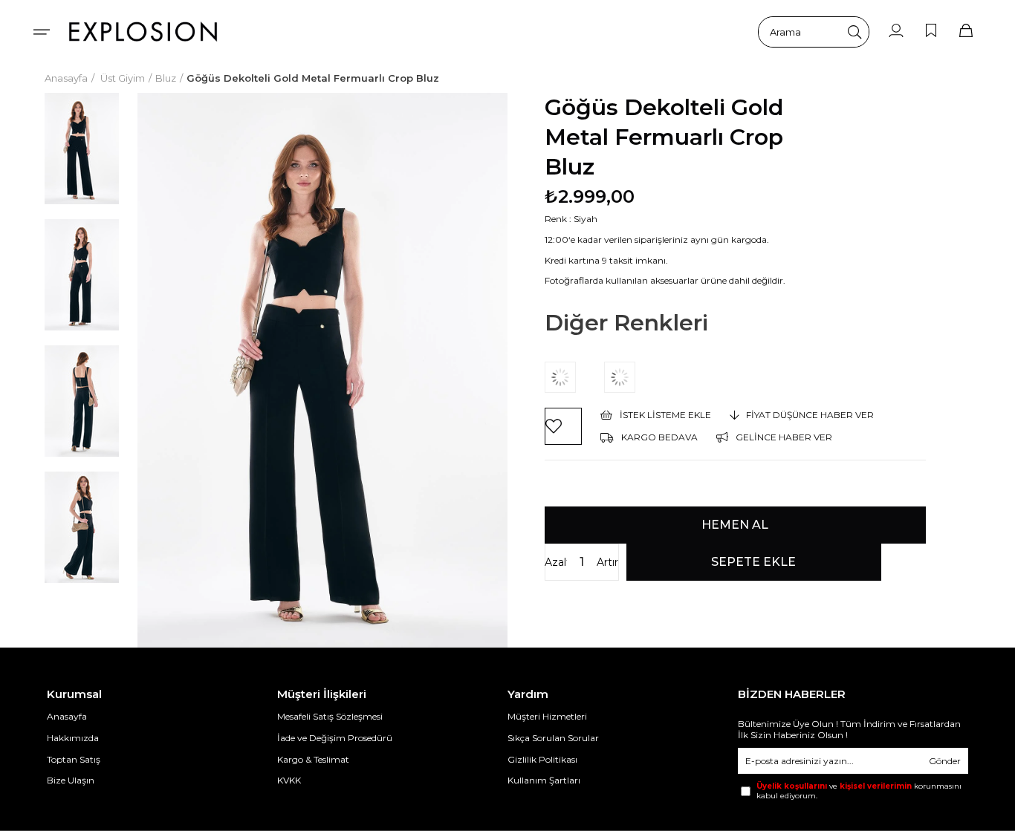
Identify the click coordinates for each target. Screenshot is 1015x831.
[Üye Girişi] (896, 31)
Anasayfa (67, 716)
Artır (607, 562)
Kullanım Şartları (543, 780)
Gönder (945, 760)
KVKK (289, 780)
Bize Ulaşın (70, 780)
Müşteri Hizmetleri (547, 716)
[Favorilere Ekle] (563, 426)
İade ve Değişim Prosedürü (334, 737)
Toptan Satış (73, 759)
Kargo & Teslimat (313, 759)
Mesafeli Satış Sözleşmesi (330, 716)
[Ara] (854, 32)
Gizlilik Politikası (542, 759)
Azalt (556, 562)
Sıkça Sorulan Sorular (553, 737)
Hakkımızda (73, 737)
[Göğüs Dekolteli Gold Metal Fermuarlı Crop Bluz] (574, 377)
